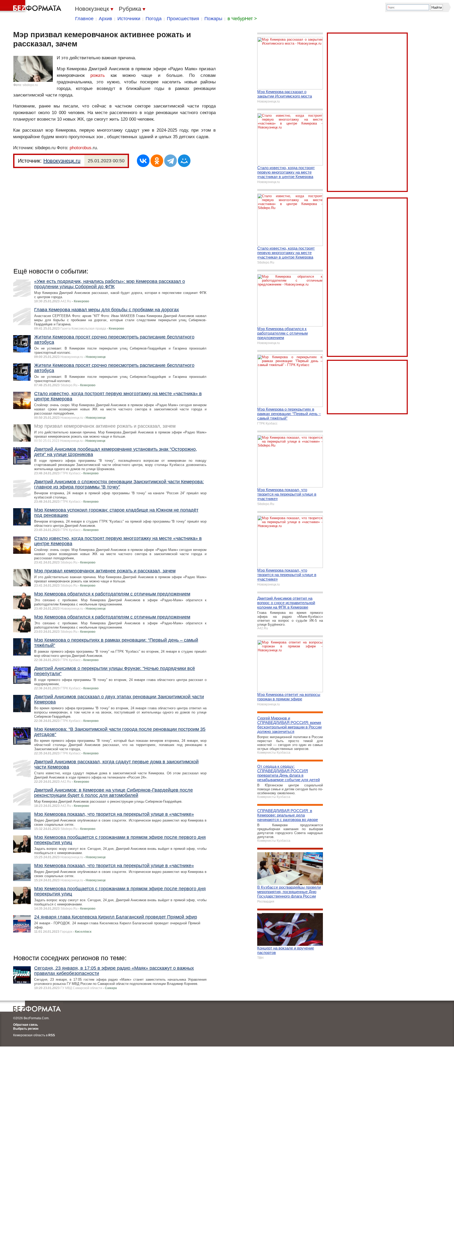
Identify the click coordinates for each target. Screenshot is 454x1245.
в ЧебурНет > (242, 18)
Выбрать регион (25, 1029)
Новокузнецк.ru (61, 161)
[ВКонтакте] (143, 160)
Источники (128, 18)
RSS (51, 1035)
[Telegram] (170, 160)
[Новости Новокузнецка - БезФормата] (31, 6)
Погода (154, 18)
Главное (84, 18)
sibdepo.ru (30, 85)
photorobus (80, 147)
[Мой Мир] (184, 160)
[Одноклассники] (157, 160)
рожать (97, 75)
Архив (105, 18)
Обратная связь (25, 1025)
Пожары (213, 18)
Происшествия (183, 18)
